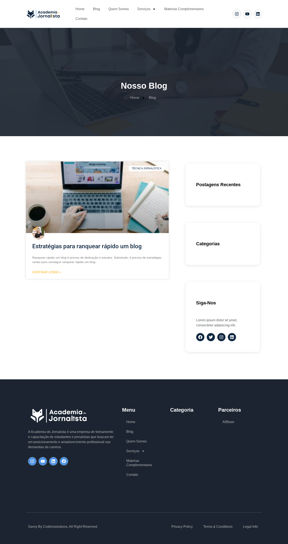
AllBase (228, 422)
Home (80, 9)
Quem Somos (118, 9)
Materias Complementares (184, 9)
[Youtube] (247, 14)
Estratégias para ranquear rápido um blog (87, 246)
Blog (96, 9)
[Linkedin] (258, 14)
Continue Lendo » (46, 272)
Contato (81, 18)
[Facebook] (64, 461)
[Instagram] (237, 14)
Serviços (143, 9)
